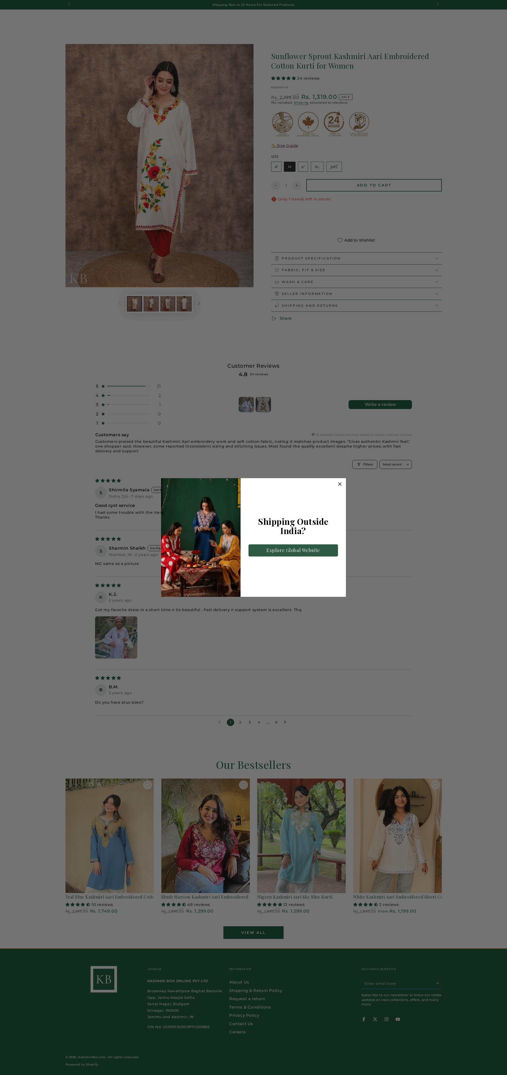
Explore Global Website (293, 550)
